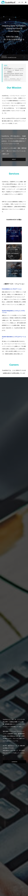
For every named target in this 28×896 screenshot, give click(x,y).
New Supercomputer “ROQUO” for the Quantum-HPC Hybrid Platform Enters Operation (13, 75)
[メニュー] (25, 2)
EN (22, 2)
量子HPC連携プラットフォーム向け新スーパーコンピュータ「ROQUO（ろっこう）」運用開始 (14, 70)
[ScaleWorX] (12, 2)
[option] (14, 57)
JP (19, 2)
